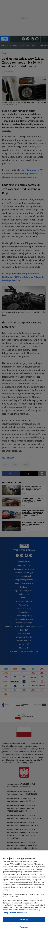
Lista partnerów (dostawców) (15, 912)
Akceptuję (24, 919)
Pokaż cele (24, 927)
